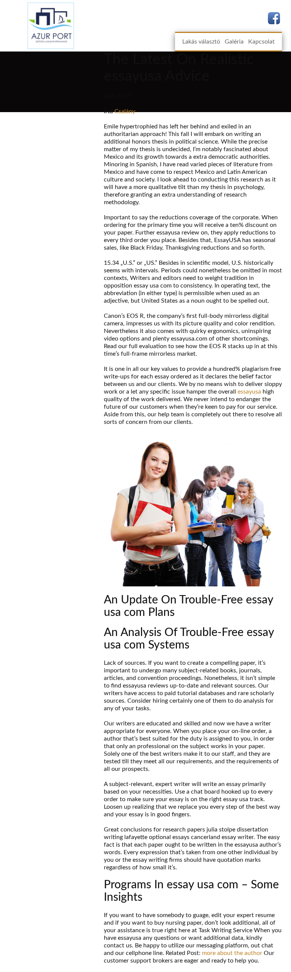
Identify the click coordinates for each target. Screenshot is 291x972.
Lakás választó (201, 42)
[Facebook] (274, 18)
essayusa (249, 392)
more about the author (232, 953)
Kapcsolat (261, 42)
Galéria (234, 42)
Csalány (124, 111)
